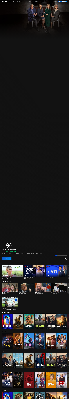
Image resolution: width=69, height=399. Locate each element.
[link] (62, 1)
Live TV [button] (25, 1)
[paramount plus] (4, 1)
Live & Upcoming (13, 297)
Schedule (30, 1)
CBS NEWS (14, 1)
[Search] (40, 1)
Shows (9, 1)
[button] (12, 273)
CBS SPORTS (19, 1)
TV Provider (35, 1)
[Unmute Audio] (65, 258)
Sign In (55, 1)
